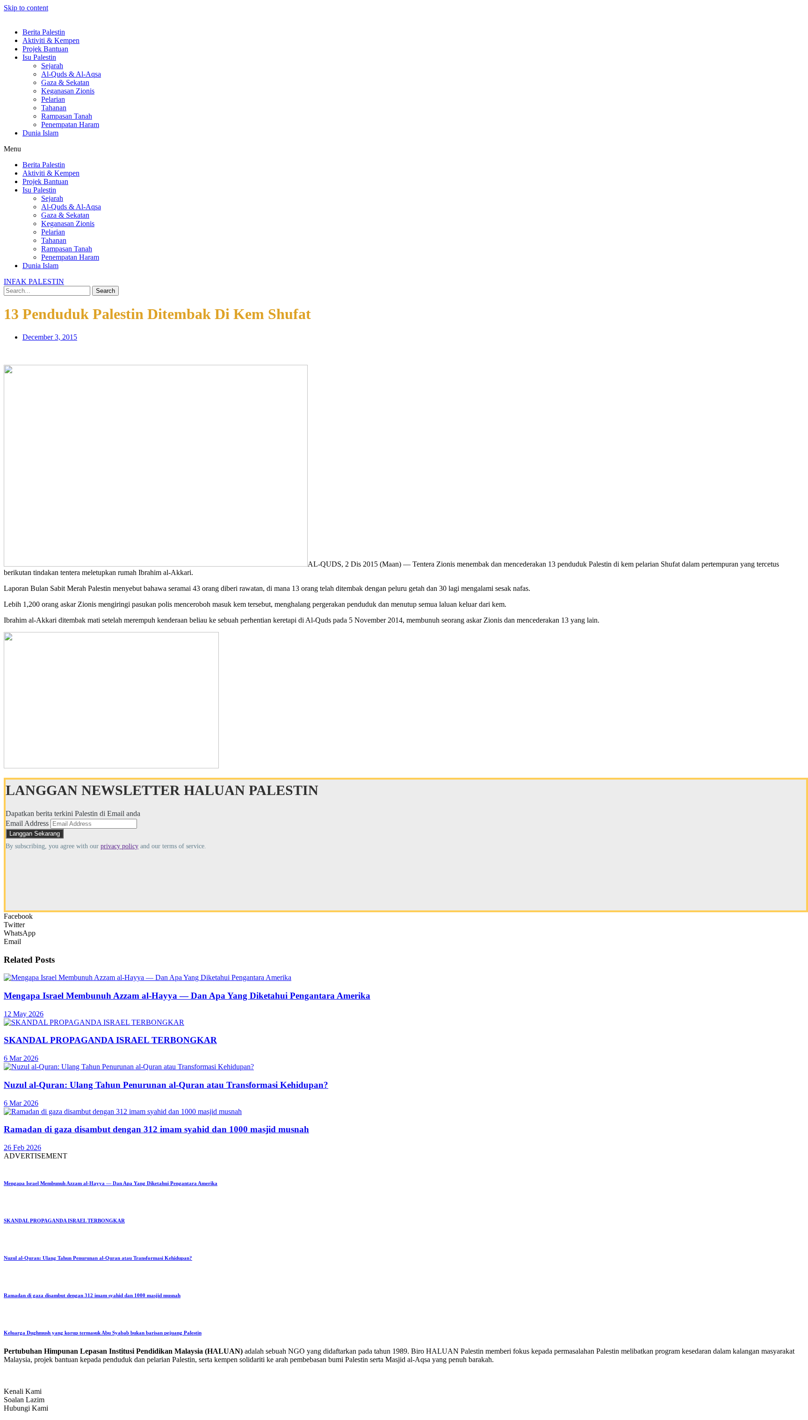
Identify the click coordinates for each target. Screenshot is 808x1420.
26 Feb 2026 (22, 1147)
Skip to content (26, 8)
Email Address (27, 823)
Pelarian (53, 99)
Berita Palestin (43, 32)
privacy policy (119, 846)
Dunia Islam (40, 133)
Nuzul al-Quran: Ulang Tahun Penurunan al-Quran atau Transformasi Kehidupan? (166, 1085)
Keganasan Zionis (67, 91)
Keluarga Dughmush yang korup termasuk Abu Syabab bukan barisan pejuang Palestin (103, 1332)
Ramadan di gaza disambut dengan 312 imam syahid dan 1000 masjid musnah (156, 1129)
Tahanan (53, 108)
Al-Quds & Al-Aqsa (71, 74)
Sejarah (52, 66)
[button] (404, 149)
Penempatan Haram (70, 124)
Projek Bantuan (45, 49)
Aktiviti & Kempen (50, 40)
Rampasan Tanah (66, 116)
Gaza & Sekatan (65, 82)
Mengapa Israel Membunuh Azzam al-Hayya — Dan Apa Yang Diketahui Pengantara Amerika (187, 996)
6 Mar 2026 (21, 1058)
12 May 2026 (23, 1014)
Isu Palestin (39, 57)
